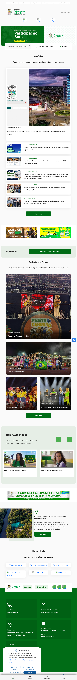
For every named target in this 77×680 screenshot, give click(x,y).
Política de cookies (14, 668)
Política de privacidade (30, 668)
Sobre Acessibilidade (63, 3)
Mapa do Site (36, 3)
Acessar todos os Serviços (49, 251)
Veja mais (38, 214)
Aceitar (30, 672)
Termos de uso (14, 672)
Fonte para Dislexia (49, 3)
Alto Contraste (24, 3)
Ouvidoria (27, 587)
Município (11, 644)
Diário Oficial (41, 587)
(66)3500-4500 (66, 12)
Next (69, 439)
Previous (58, 439)
